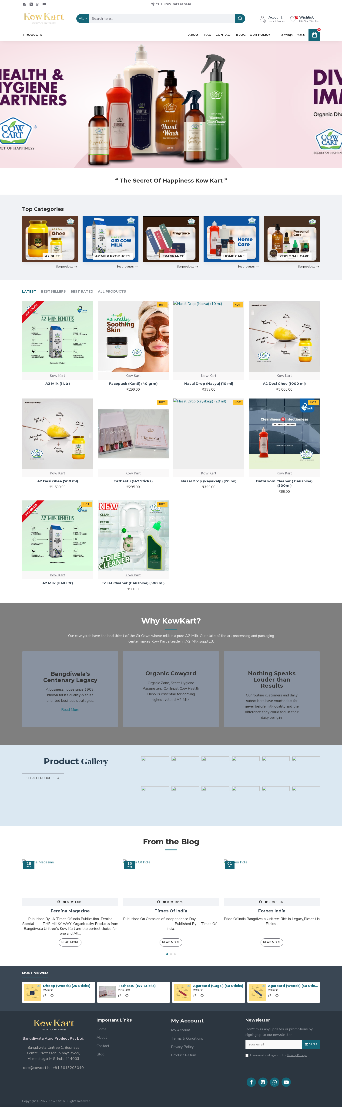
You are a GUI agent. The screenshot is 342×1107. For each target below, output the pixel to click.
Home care (234, 256)
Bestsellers (53, 292)
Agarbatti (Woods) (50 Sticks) (293, 986)
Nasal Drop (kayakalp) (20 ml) (208, 481)
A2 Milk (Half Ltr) (57, 583)
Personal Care (294, 256)
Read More (70, 709)
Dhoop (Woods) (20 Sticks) (66, 986)
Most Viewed (35, 973)
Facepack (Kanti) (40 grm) (133, 383)
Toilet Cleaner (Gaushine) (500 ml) (133, 583)
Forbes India (271, 911)
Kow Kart (57, 375)
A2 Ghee (52, 256)
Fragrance (173, 256)
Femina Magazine (70, 911)
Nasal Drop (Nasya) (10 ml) (208, 383)
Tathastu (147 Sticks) (133, 481)
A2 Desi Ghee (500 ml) (57, 481)
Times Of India (170, 911)
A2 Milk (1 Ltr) (57, 383)
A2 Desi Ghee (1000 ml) (284, 383)
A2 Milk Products (113, 256)
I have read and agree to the (278, 1055)
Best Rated (81, 292)
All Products (112, 292)
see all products (41, 778)
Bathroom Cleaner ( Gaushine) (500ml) (284, 483)
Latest (29, 292)
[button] (167, 954)
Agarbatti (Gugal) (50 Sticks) (218, 986)
